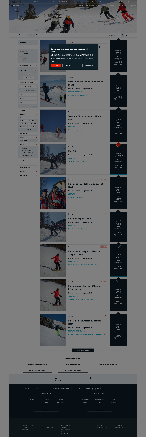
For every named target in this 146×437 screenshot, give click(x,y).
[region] (73, 57)
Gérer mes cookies (89, 65)
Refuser (68, 65)
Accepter (56, 65)
